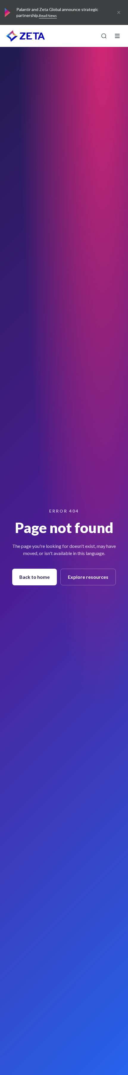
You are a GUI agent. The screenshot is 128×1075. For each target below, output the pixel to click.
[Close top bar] (118, 12)
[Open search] (104, 36)
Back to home (34, 577)
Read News (48, 15)
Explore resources (88, 577)
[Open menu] (117, 36)
